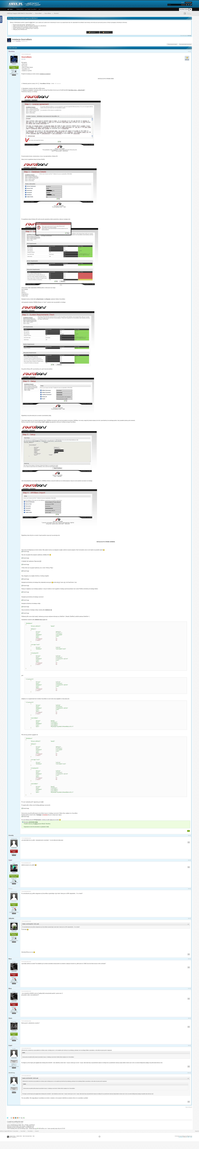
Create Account (188, 2)
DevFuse (189, 35)
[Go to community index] (24, 3)
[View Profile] (14, 59)
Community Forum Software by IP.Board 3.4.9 (183, 1136)
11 (188, 830)
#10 (188, 1072)
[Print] (21, 1117)
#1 (188, 51)
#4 (188, 888)
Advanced (189, 5)
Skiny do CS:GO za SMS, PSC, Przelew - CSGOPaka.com (20, 1126)
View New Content (184, 9)
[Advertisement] (35, 1112)
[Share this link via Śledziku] (15, 1117)
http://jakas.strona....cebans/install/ (76, 90)
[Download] (23, 1117)
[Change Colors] (191, 4)
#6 (188, 958)
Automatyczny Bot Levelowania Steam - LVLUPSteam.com (20, 1127)
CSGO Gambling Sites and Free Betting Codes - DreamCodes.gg (21, 1128)
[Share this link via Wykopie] (11, 1117)
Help (33, 1136)
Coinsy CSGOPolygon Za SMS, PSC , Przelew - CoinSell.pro (21, 1124)
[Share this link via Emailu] (19, 1117)
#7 (188, 988)
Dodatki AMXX (19, 9)
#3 (188, 860)
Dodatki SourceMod (31, 9)
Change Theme (12, 1136)
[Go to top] (99, 1136)
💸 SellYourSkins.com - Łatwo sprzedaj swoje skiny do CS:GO (51, 1128)
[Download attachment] (38, 83)
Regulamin (197, 1131)
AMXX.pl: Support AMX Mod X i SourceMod (9, 1131)
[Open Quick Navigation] (190, 9)
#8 (188, 1018)
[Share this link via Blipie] (13, 1117)
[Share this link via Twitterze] (7, 1117)
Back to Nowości (189, 1107)
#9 (188, 1045)
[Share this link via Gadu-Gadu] (17, 1117)
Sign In (182, 2)
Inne (39, 9)
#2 (188, 835)
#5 (188, 918)
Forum (11, 9)
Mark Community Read (27, 1136)
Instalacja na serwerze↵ (45, 73)
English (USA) (19, 1136)
